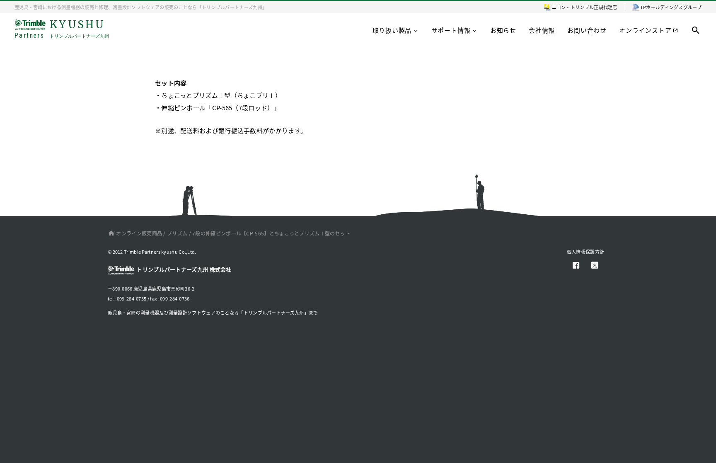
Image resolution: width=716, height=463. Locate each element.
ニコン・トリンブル (573, 7)
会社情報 (542, 30)
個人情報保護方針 (585, 251)
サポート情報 (451, 30)
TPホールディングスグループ (670, 7)
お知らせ (503, 30)
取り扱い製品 (392, 30)
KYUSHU (62, 29)
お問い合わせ (587, 30)
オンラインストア (645, 30)
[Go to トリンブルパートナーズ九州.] (109, 233)
